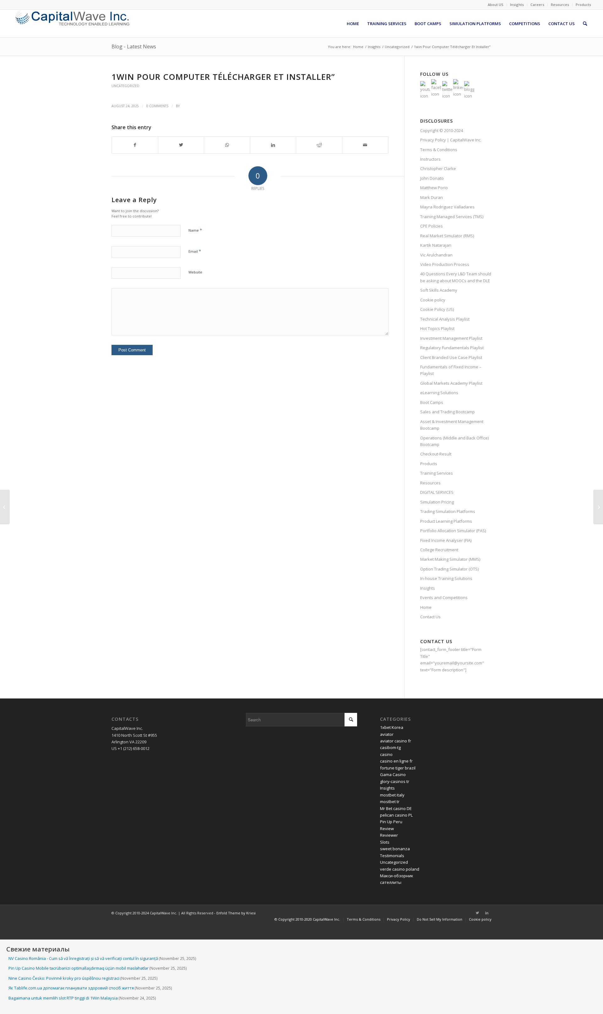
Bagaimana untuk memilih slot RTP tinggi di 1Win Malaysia (63, 998)
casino (386, 754)
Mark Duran (431, 197)
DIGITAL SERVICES (437, 492)
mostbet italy (392, 795)
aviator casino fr (395, 741)
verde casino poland (399, 869)
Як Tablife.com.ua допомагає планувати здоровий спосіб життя (71, 988)
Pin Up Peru (391, 821)
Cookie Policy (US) (437, 309)
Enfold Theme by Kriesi (236, 913)
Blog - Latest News (133, 46)
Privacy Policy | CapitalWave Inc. (450, 140)
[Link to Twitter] (477, 913)
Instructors (430, 159)
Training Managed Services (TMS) (451, 216)
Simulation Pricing (437, 502)
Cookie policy (432, 300)
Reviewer (389, 835)
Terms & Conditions (438, 149)
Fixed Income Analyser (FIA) (445, 540)
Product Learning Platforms (446, 521)
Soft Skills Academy (438, 290)
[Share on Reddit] (319, 145)
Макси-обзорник (396, 876)
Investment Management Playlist (451, 338)
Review (387, 828)
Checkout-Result (435, 454)
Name (195, 230)
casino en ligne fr (396, 761)
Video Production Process (444, 264)
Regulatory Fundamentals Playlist (452, 347)
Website (195, 272)
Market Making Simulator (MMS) (450, 559)
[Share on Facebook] (135, 145)
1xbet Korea (391, 727)
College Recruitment (439, 550)
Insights (517, 4)
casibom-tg (390, 747)
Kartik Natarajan (435, 245)
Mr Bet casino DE (396, 808)
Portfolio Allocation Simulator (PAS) (453, 530)
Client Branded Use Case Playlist (451, 357)
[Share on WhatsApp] (227, 145)
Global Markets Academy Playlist (451, 383)
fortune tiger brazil (398, 768)
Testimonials (392, 855)
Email (194, 251)
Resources (560, 4)
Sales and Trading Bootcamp (447, 412)
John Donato (432, 178)
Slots (384, 842)
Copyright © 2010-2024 (441, 130)
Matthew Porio (434, 187)
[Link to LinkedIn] (487, 913)
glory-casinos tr (394, 781)
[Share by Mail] (365, 145)
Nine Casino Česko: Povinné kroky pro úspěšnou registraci (63, 978)
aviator (387, 734)
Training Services (436, 473)
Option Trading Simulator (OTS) (449, 569)
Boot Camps (431, 402)
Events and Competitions (444, 597)
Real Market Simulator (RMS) (447, 236)
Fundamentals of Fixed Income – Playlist (450, 370)
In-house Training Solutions (446, 578)
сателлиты (390, 882)
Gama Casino (393, 774)
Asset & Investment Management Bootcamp (451, 425)
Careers (537, 4)
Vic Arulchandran (436, 255)
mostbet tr (389, 801)
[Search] (585, 23)
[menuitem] (496, 4)
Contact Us (430, 617)
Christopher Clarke (438, 168)
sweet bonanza (395, 848)
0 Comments (157, 106)
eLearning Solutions (439, 392)
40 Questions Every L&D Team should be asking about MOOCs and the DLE (455, 277)
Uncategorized (125, 86)
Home (426, 607)
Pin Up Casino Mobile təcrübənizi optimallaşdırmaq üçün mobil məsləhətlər (78, 968)
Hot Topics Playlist (437, 328)
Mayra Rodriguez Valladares (447, 207)
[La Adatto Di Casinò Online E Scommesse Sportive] (5, 507)
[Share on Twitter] (181, 145)
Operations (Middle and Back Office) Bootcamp (454, 441)
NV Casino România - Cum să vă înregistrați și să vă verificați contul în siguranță (83, 958)
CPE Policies (431, 226)
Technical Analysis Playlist (445, 319)
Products (583, 4)
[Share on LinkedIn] (273, 145)
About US (495, 4)
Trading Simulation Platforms (447, 511)
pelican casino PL (396, 815)
